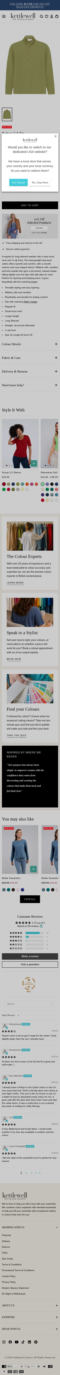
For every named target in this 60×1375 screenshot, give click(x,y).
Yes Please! (18, 182)
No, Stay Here (40, 182)
